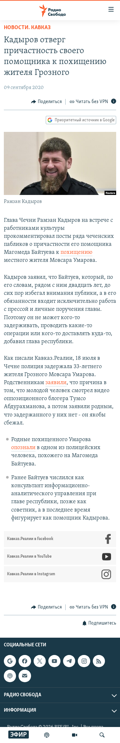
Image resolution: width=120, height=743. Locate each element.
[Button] (46, 102)
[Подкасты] (10, 676)
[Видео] (74, 735)
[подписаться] (25, 676)
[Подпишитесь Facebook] (25, 661)
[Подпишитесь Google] (10, 661)
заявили (56, 383)
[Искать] (102, 735)
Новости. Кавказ (27, 28)
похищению (76, 252)
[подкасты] (46, 735)
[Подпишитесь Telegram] (69, 661)
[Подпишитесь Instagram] (84, 661)
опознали (23, 448)
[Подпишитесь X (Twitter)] (40, 661)
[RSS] (99, 661)
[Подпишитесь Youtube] (54, 661)
